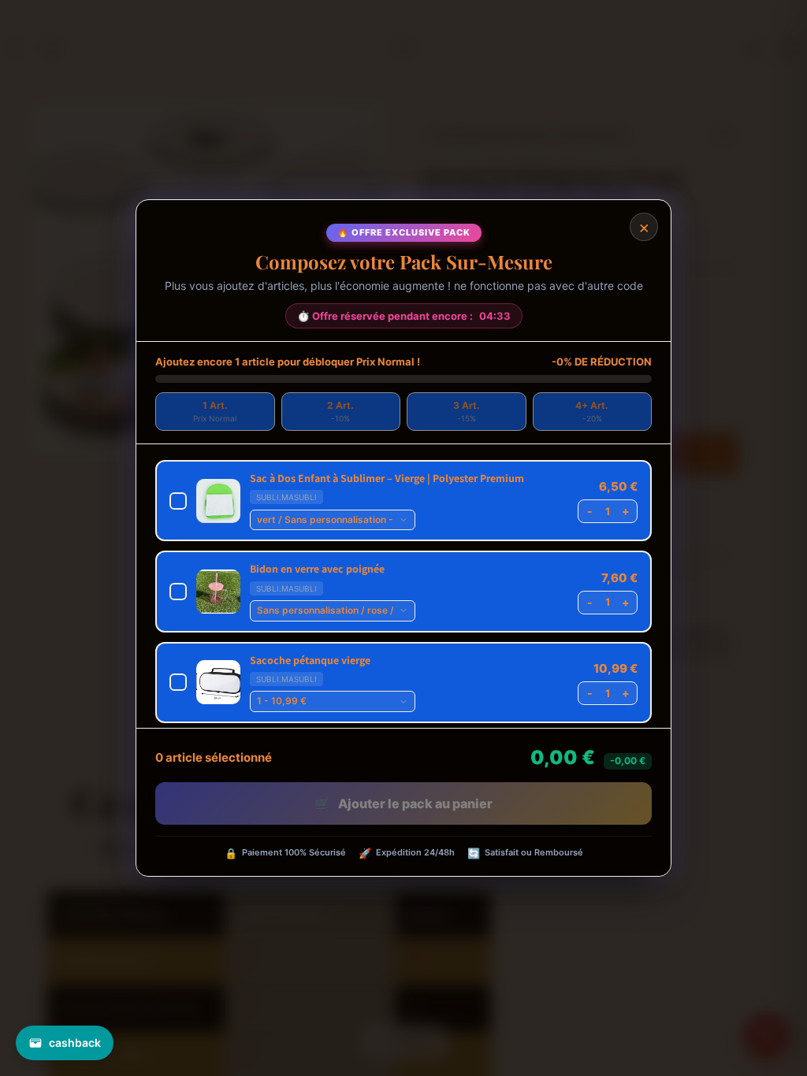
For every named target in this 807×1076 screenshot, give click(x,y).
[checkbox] (403, 500)
